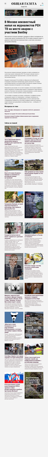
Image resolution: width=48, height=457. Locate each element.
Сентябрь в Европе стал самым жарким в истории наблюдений (14, 356)
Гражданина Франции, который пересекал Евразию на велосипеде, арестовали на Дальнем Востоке (14, 206)
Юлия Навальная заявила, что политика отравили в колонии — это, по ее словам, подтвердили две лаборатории (33, 200)
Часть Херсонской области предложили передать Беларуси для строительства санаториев (13, 142)
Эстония (6, 171)
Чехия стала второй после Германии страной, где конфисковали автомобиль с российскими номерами (33, 360)
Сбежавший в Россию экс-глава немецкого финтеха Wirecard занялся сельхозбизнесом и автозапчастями (34, 141)
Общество (24, 6)
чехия (26, 355)
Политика (28, 194)
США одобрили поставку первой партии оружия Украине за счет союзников (34, 173)
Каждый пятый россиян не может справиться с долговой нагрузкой (14, 236)
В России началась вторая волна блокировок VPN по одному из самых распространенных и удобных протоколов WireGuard (13, 388)
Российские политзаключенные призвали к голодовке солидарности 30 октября (34, 297)
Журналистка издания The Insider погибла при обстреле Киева (20, 113)
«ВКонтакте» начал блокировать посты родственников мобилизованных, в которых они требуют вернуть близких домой (13, 328)
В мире (27, 315)
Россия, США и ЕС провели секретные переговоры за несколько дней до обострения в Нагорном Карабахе (34, 321)
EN (42, 5)
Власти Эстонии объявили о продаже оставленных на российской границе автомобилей (13, 175)
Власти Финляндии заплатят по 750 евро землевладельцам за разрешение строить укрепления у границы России (33, 382)
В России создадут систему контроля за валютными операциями (33, 267)
